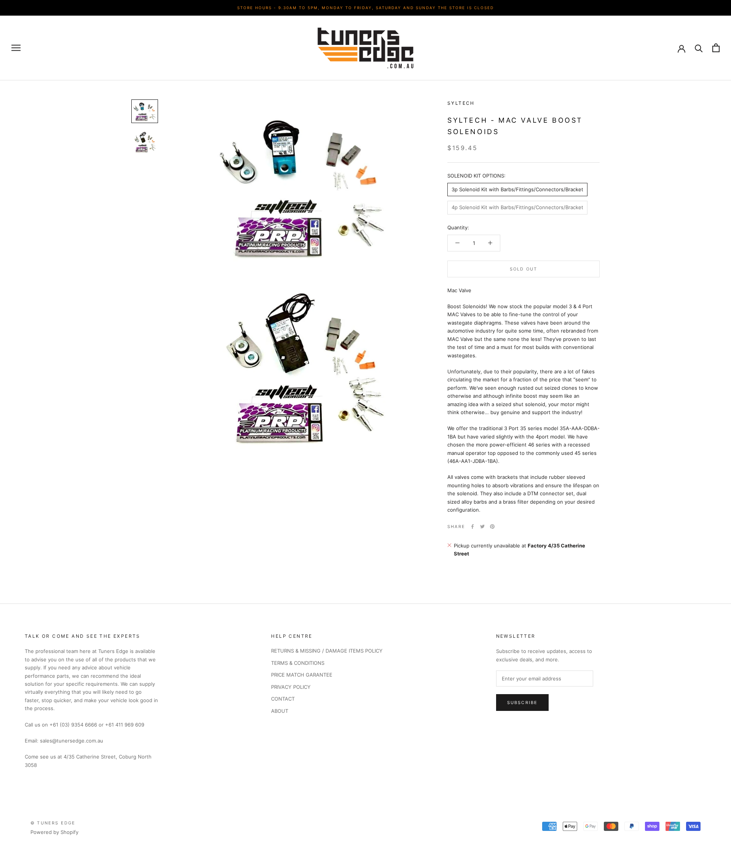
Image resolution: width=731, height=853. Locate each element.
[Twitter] (482, 526)
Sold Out (524, 268)
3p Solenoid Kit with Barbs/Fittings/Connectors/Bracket (517, 189)
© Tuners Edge (53, 823)
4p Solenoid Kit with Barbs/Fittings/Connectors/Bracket (517, 207)
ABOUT (279, 711)
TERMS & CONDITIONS (297, 663)
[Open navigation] (16, 48)
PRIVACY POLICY (291, 687)
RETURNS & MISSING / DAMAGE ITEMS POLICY (327, 651)
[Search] (699, 48)
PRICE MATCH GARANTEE (301, 675)
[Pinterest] (492, 526)
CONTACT (283, 699)
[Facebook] (472, 526)
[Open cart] (716, 47)
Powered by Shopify (54, 832)
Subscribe (522, 702)
